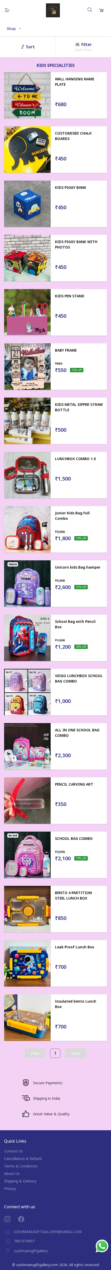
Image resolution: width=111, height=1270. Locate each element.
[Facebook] (25, 1219)
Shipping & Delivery (20, 1181)
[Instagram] (11, 1219)
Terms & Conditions (21, 1166)
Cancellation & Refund (23, 1158)
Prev (35, 1053)
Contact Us (13, 1151)
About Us (12, 1173)
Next (75, 1053)
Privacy (10, 1188)
